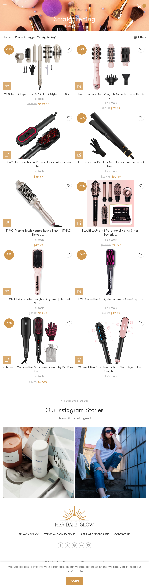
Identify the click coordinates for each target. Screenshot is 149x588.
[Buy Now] (7, 86)
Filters (142, 37)
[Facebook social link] (60, 545)
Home (7, 37)
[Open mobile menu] (5, 6)
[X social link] (67, 545)
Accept (74, 581)
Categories (73, 26)
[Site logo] (74, 5)
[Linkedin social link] (81, 545)
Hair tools (38, 99)
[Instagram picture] (38, 462)
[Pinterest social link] (74, 545)
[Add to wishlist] (68, 49)
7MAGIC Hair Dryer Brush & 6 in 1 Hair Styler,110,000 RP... (38, 94)
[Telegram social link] (88, 545)
